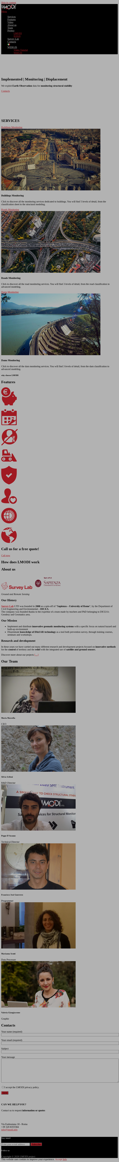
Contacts (5, 91)
